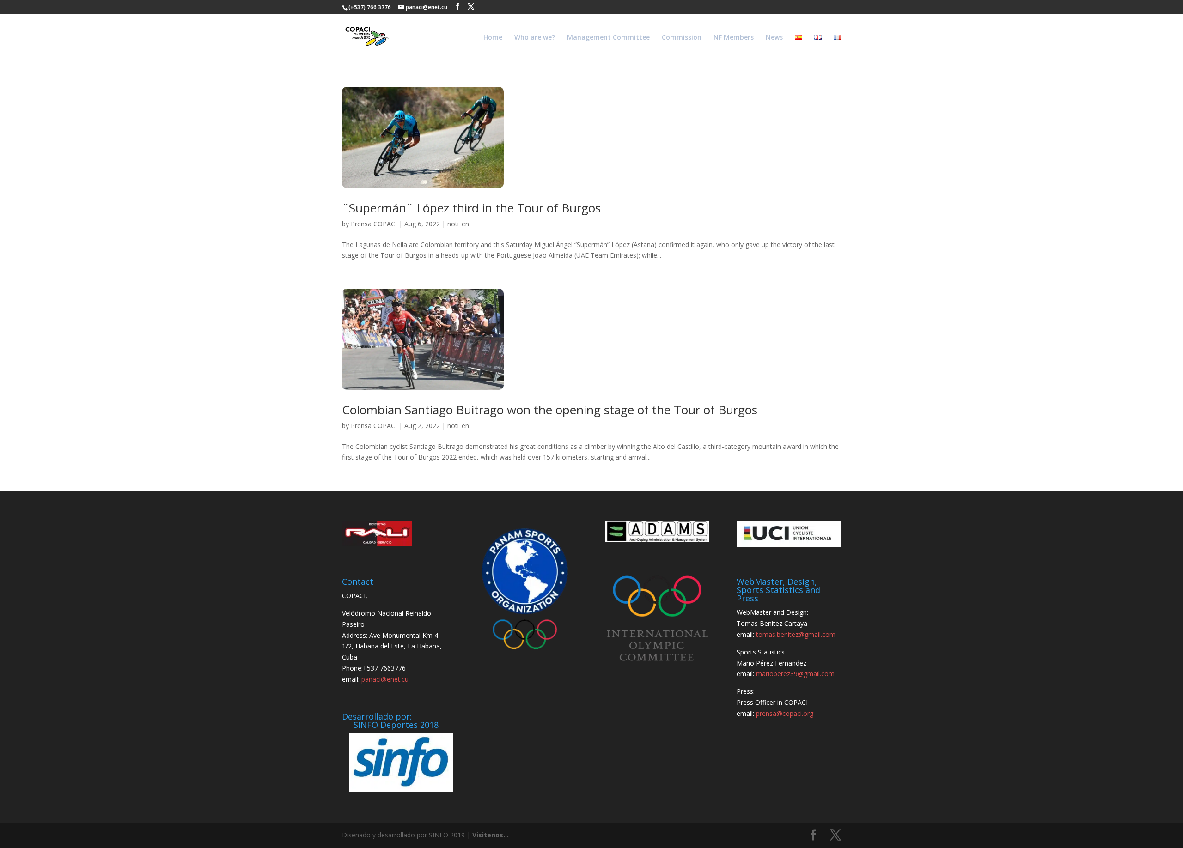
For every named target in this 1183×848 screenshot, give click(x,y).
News (774, 38)
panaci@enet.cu (385, 679)
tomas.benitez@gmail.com (795, 634)
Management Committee (608, 38)
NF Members (733, 38)
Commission (681, 38)
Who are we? (534, 38)
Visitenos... (490, 834)
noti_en (458, 223)
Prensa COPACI (374, 223)
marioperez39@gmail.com (795, 673)
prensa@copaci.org (784, 713)
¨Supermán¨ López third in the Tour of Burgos (471, 208)
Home (492, 38)
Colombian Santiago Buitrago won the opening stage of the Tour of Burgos (549, 409)
